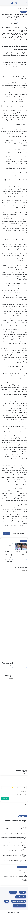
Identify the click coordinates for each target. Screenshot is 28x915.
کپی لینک (6, 533)
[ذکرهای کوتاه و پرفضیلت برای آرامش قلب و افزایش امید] (7, 610)
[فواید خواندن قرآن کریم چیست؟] (7, 670)
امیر (26, 875)
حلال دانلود (22, 892)
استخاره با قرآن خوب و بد (19, 906)
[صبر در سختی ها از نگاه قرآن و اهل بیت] (21, 562)
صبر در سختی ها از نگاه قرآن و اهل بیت (21, 568)
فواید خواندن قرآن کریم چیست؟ (8, 676)
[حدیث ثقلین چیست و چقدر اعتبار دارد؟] (21, 718)
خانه (25, 8)
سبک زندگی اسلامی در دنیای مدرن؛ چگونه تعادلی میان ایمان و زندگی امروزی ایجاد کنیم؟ (7, 553)
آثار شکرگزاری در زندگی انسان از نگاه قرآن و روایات (21, 552)
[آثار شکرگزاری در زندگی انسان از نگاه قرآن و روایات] (21, 546)
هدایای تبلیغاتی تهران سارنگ (18, 901)
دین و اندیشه (20, 8)
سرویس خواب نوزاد (20, 897)
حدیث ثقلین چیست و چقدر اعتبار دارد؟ (21, 771)
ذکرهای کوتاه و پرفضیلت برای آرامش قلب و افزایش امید (7, 663)
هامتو (7, 901)
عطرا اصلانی (24, 879)
